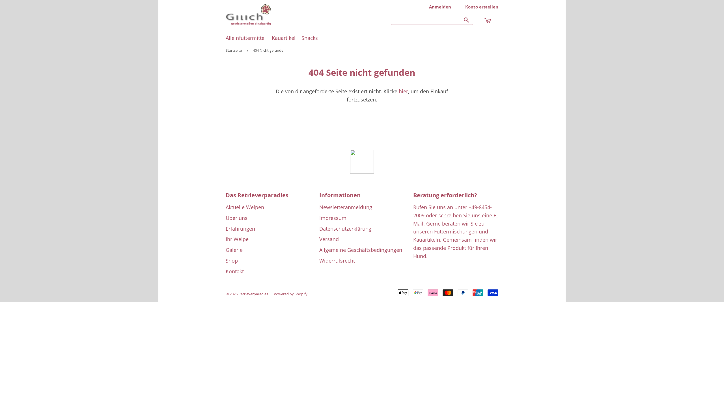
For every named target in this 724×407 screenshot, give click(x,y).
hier (403, 91)
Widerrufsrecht (337, 260)
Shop (232, 260)
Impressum (332, 218)
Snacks (309, 37)
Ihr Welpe (237, 239)
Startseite (234, 50)
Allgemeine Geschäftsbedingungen (360, 249)
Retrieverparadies (253, 293)
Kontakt (235, 271)
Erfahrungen (240, 228)
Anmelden (440, 7)
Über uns (236, 218)
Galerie (234, 249)
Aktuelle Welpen (245, 207)
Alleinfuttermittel (246, 37)
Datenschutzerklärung (345, 228)
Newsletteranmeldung (345, 207)
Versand (329, 239)
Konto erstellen (481, 7)
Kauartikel (284, 37)
